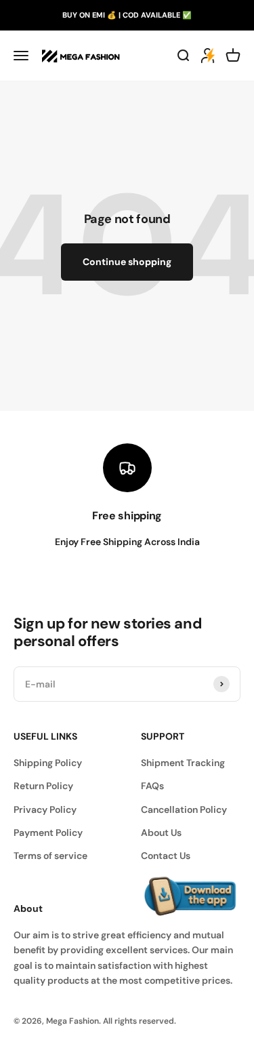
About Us (161, 832)
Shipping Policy (48, 763)
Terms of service (50, 855)
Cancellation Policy (184, 809)
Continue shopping (127, 262)
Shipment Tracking (183, 763)
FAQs (152, 786)
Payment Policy (48, 832)
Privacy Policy (45, 809)
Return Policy (43, 786)
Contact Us (165, 855)
